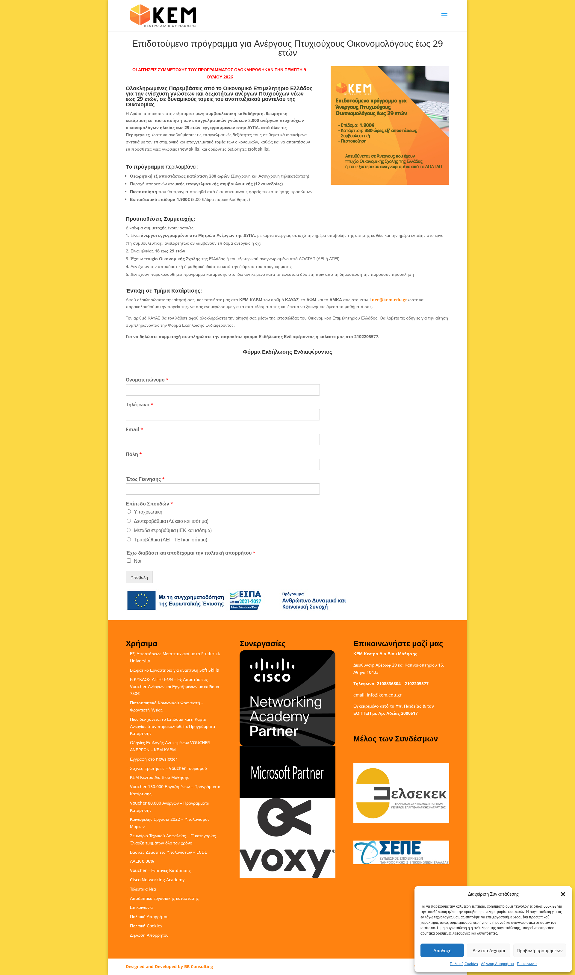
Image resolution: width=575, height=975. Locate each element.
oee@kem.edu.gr (389, 299)
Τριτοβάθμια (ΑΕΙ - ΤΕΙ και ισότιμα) (170, 539)
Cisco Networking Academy (157, 879)
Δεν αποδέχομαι (489, 950)
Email (134, 429)
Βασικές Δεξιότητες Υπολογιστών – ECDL (168, 852)
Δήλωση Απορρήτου (497, 963)
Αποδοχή (442, 950)
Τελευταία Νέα (143, 889)
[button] (563, 894)
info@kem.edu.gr (384, 695)
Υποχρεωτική (148, 511)
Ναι (137, 561)
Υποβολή (139, 577)
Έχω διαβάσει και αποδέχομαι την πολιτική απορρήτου (190, 553)
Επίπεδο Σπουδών (149, 504)
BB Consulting (198, 966)
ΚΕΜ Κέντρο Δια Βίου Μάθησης (159, 777)
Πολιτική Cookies (464, 963)
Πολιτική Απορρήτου (149, 916)
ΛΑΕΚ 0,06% (142, 861)
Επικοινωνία (527, 963)
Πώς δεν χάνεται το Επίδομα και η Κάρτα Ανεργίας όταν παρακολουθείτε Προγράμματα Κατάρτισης (172, 726)
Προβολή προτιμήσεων (540, 950)
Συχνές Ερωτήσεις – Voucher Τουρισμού (168, 768)
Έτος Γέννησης (145, 479)
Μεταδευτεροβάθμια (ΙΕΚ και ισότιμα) (173, 530)
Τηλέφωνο (139, 405)
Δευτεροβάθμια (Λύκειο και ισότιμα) (171, 521)
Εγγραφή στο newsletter (153, 759)
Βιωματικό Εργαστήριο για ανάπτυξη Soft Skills (174, 670)
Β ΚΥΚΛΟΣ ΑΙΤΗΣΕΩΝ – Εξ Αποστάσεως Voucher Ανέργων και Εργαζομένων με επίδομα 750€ (174, 686)
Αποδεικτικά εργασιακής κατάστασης (164, 898)
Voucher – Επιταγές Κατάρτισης (160, 870)
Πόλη (134, 454)
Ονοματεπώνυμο (147, 380)
